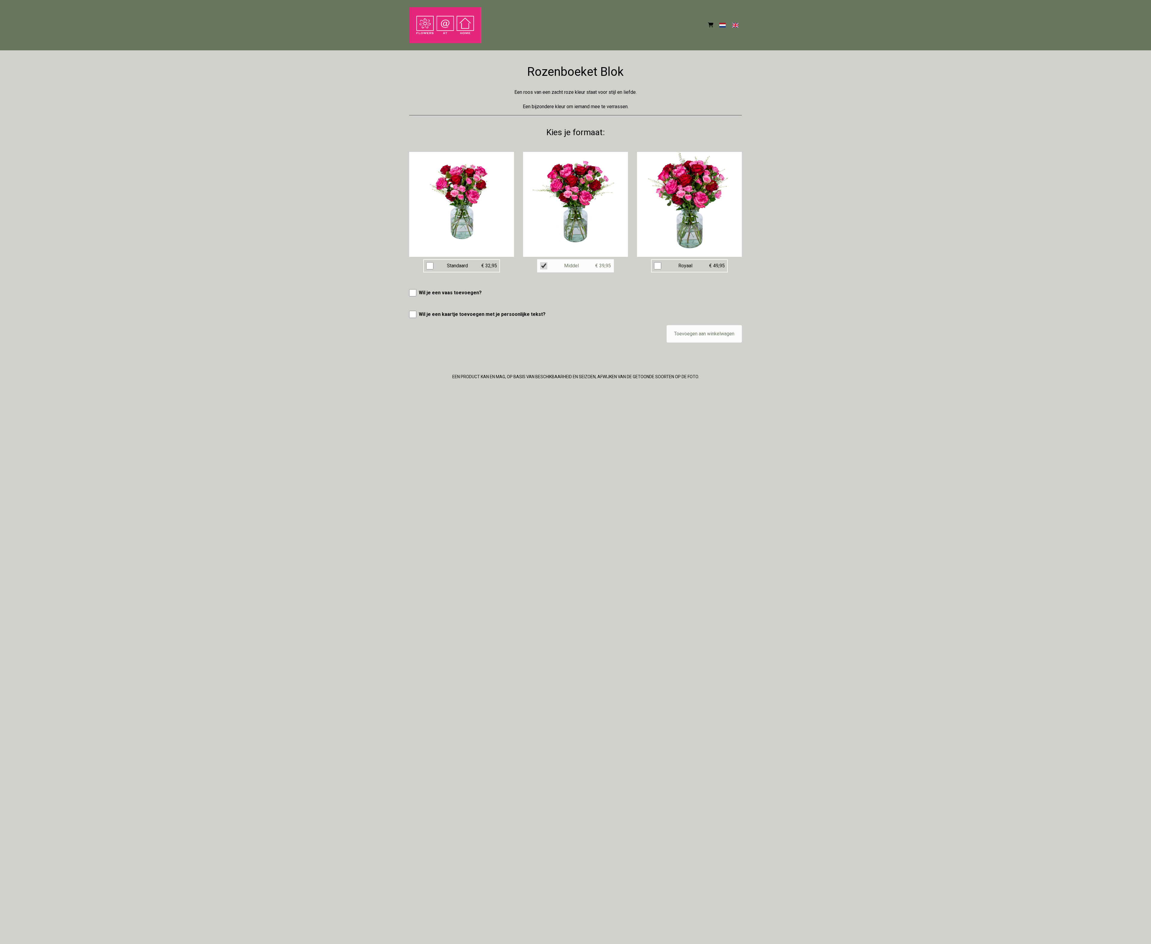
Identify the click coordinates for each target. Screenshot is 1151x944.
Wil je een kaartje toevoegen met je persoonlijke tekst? (482, 314)
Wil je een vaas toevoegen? (450, 292)
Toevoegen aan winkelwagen (704, 334)
